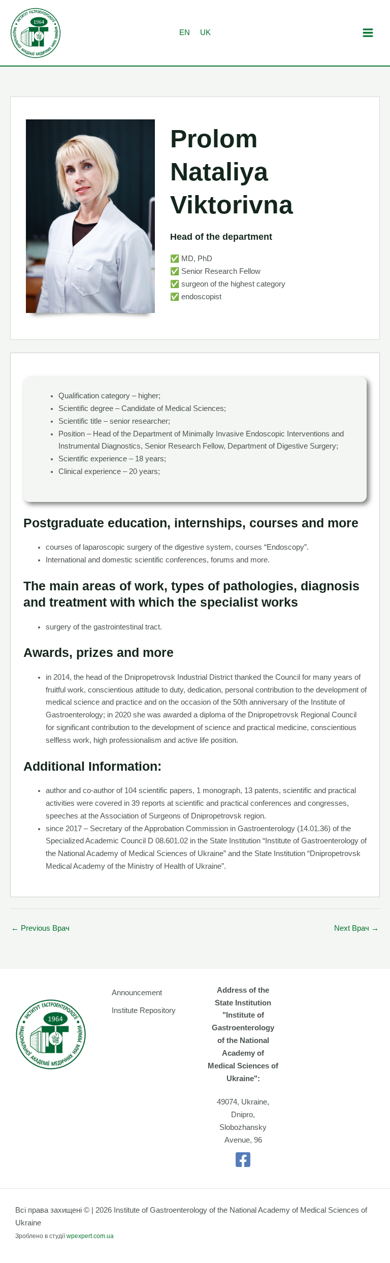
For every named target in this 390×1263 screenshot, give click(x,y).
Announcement (137, 993)
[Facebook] (243, 1159)
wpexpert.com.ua (90, 1236)
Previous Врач (40, 928)
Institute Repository (144, 1010)
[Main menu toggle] (368, 33)
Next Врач (356, 928)
